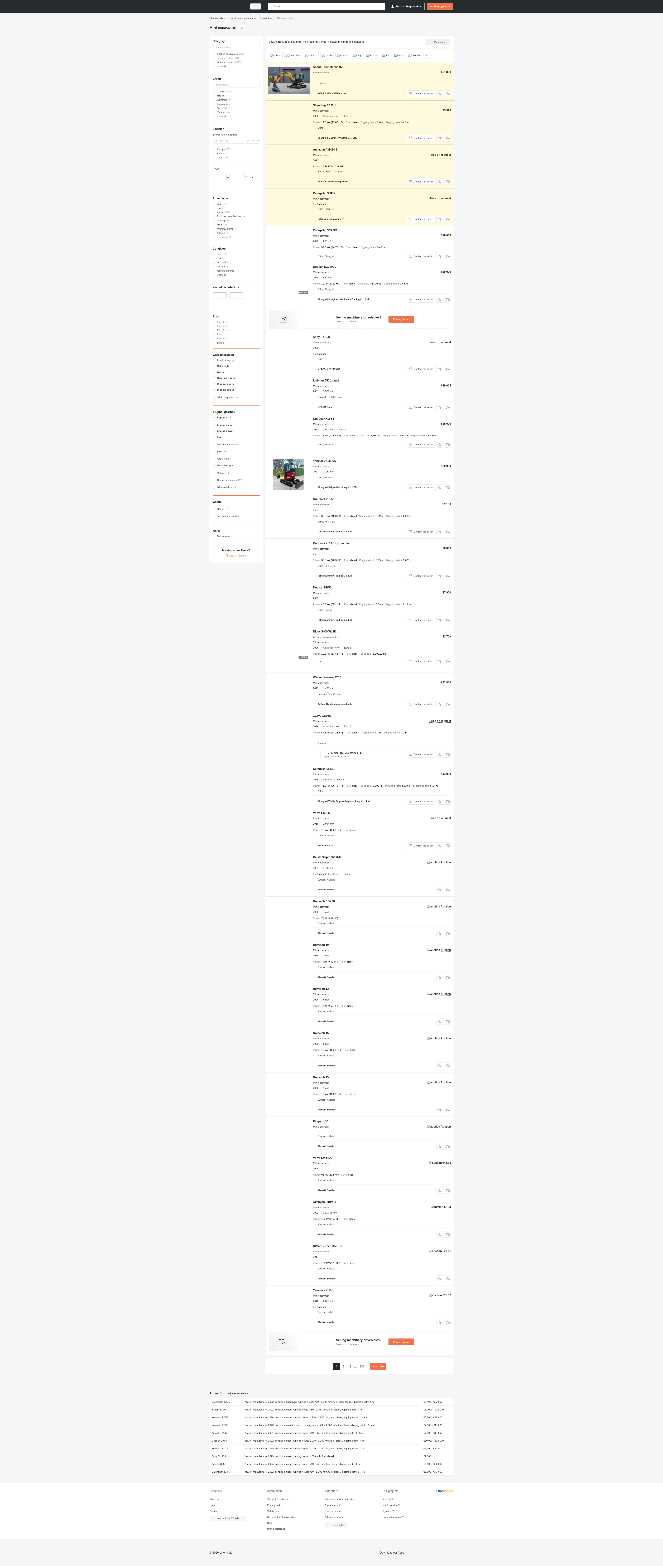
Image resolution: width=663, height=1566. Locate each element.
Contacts (214, 1511)
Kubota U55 (218, 1464)
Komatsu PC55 (220, 1417)
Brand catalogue (276, 1528)
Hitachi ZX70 (219, 1409)
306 (362, 1366)
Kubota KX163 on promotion (331, 543)
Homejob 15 (321, 1033)
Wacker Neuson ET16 (327, 677)
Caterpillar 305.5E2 (325, 230)
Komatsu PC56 (220, 1433)
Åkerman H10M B (324, 1202)
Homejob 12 (321, 988)
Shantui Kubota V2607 (327, 67)
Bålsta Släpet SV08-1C (327, 857)
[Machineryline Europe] (228, 6)
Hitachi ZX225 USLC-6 (327, 1246)
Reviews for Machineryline (281, 1517)
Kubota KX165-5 (323, 418)
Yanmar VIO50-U (323, 1290)
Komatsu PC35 (220, 1425)
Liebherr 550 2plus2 (326, 380)
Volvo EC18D (321, 812)
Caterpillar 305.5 (221, 1401)
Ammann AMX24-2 (325, 149)
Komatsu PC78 (220, 1448)
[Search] (271, 6)
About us (214, 1499)
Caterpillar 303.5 (221, 1471)
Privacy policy (274, 1505)
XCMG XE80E (322, 715)
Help (212, 1505)
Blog (269, 1522)
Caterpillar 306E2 (324, 768)
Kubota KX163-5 (323, 499)
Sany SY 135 (219, 1456)
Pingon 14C (320, 1121)
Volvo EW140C (322, 1157)
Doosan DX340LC (325, 266)
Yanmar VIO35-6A (324, 461)
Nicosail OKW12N (324, 631)
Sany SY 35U (321, 337)
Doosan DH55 (322, 587)
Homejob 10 (321, 944)
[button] (439, 93)
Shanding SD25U (324, 105)
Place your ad (401, 319)
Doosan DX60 (219, 1440)
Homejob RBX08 (324, 901)
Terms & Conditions (278, 1499)
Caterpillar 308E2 (324, 193)
